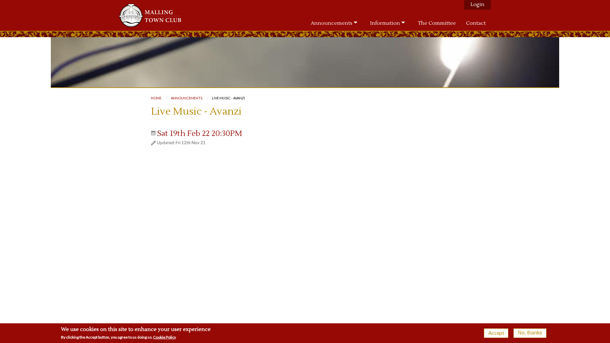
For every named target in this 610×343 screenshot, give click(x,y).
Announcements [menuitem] (331, 23)
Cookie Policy (164, 337)
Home (156, 98)
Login (478, 4)
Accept (496, 333)
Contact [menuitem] (476, 23)
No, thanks (530, 332)
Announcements (186, 98)
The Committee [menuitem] (437, 23)
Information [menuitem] (385, 23)
